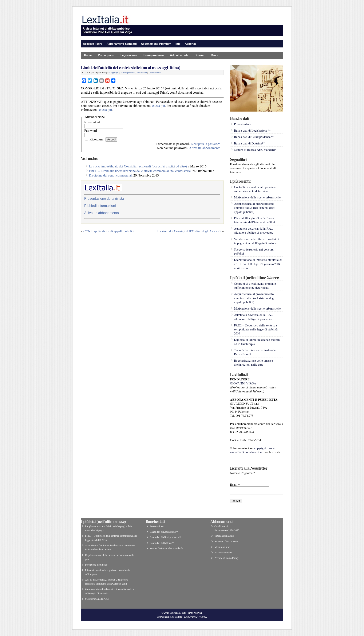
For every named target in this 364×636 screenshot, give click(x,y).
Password (90, 130)
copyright (260, 448)
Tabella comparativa (224, 535)
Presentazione (243, 124)
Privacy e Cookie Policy (226, 557)
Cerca (214, 55)
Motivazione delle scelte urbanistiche (257, 197)
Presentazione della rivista (104, 198)
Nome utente (92, 122)
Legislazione (128, 55)
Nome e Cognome (242, 473)
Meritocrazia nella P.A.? (97, 598)
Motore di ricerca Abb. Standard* (255, 150)
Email (235, 484)
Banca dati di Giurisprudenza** (254, 137)
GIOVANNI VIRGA (243, 383)
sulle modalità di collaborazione (252, 450)
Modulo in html (222, 546)
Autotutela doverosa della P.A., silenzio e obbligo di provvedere (253, 230)
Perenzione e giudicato (96, 564)
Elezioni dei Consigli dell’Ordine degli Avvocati (189, 231)
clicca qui (158, 105)
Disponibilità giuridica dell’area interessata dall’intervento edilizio (255, 220)
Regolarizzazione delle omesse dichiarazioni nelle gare (253, 362)
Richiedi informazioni (100, 206)
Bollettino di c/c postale (226, 541)
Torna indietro (155, 72)
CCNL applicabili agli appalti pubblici (108, 231)
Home (88, 55)
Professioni (142, 72)
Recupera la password (205, 143)
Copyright (114, 72)
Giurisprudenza (153, 55)
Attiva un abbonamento (204, 148)
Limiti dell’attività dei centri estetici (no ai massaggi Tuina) (130, 67)
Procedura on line (223, 552)
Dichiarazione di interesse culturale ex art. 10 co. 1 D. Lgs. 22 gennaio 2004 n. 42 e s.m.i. (258, 264)
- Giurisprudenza (127, 72)
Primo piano (106, 55)
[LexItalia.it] (182, 35)
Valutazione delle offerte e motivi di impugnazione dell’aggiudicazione (256, 241)
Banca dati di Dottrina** (249, 143)
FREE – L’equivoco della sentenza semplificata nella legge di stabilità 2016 (256, 329)
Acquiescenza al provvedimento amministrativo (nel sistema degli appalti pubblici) (254, 208)
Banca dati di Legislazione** (252, 130)
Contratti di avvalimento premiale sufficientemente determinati (255, 189)
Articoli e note (179, 55)
